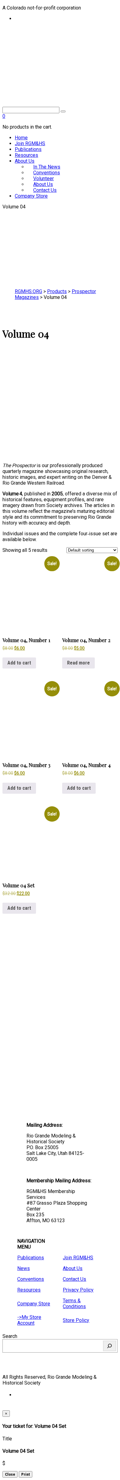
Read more (78, 663)
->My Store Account (29, 1320)
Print (25, 1474)
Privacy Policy (78, 1290)
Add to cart (19, 663)
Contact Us (45, 190)
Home (21, 138)
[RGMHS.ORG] (60, 70)
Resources (26, 155)
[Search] (109, 1346)
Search (9, 1336)
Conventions (30, 1279)
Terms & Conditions (74, 1303)
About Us (24, 161)
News (23, 1268)
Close (10, 1474)
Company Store (31, 196)
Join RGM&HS (30, 143)
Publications (28, 149)
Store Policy (76, 1320)
